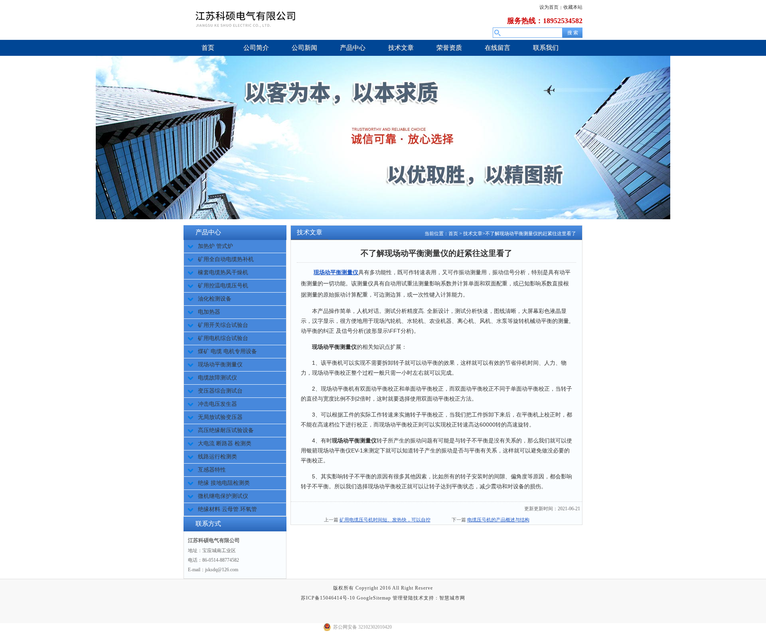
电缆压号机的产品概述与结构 (498, 520)
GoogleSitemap (374, 598)
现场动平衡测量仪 (336, 272)
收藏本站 (572, 7)
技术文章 (472, 233)
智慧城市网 (452, 598)
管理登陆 (403, 598)
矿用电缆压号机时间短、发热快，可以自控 (385, 520)
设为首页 (549, 7)
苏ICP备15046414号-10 (328, 598)
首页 (453, 233)
